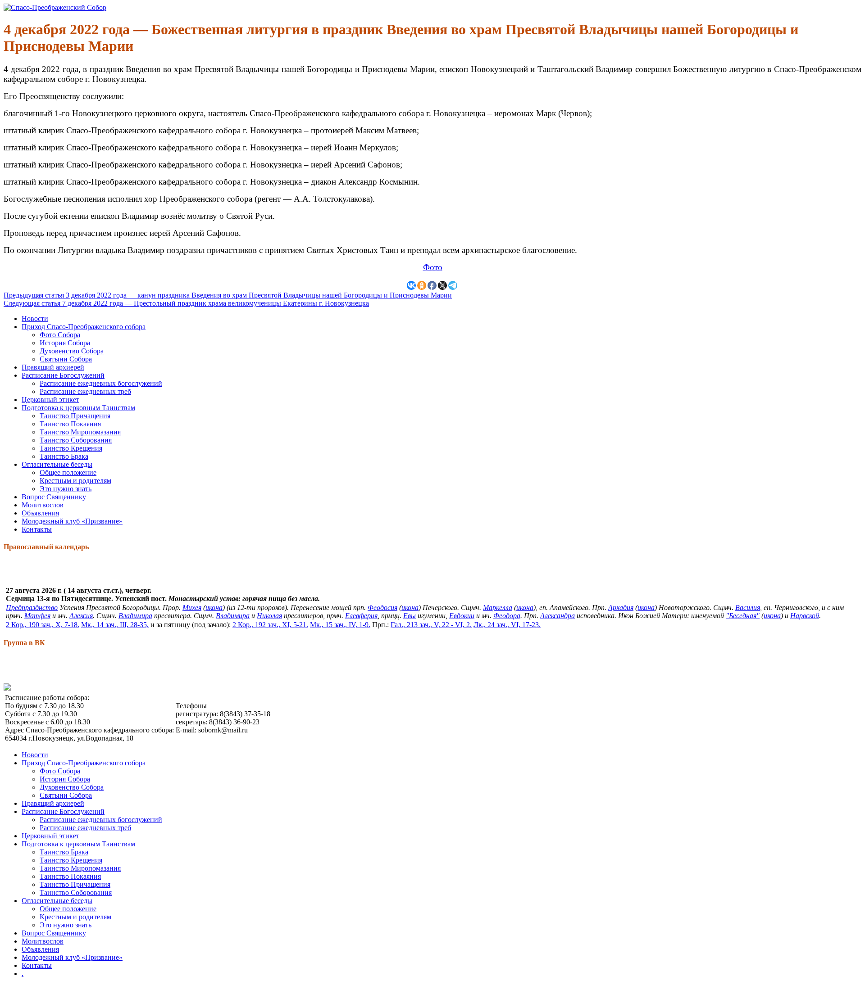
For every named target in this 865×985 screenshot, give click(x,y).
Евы (409, 615)
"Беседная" (743, 615)
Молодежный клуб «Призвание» (72, 521)
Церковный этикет (50, 399)
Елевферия (361, 615)
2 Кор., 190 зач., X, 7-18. (42, 624)
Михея (191, 607)
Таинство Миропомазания (80, 432)
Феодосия (382, 607)
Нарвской (804, 615)
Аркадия (620, 607)
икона (214, 607)
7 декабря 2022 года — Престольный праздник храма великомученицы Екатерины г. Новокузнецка (186, 303)
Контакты (37, 529)
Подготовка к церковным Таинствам (78, 407)
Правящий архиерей (53, 367)
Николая (269, 615)
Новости (35, 318)
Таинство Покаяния (70, 424)
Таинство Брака (64, 456)
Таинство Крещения (71, 448)
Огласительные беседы (57, 464)
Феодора (506, 615)
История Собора (65, 343)
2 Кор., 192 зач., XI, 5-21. (270, 624)
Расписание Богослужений (63, 375)
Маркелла (497, 607)
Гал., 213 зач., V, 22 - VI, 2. (431, 624)
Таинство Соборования (76, 440)
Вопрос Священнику (54, 497)
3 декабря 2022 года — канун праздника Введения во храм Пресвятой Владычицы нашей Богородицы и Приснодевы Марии (228, 295)
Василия (747, 607)
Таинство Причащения (75, 416)
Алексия (81, 615)
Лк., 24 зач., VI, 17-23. (507, 624)
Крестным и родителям (75, 480)
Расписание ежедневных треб (85, 391)
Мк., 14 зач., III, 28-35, (115, 624)
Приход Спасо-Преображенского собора (84, 326)
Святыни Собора (66, 359)
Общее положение (68, 472)
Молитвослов (43, 505)
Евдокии (461, 615)
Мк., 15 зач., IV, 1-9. (340, 624)
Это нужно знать (65, 488)
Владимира (135, 615)
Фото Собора (60, 335)
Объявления (40, 513)
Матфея (37, 615)
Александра (557, 615)
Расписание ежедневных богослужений (101, 383)
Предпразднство (32, 607)
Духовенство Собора (72, 351)
